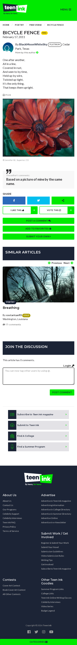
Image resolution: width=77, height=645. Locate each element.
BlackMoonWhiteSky (33, 44)
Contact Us (8, 505)
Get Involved (47, 564)
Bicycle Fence (55, 24)
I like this (23, 210)
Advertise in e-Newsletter (53, 522)
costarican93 (14, 315)
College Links (47, 593)
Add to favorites (37, 228)
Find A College (25, 436)
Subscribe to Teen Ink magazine (56, 568)
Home (6, 24)
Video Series (47, 606)
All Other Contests (12, 594)
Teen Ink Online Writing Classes (56, 597)
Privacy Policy (9, 526)
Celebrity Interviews (12, 518)
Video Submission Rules (52, 555)
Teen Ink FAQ (9, 522)
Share (7, 194)
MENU (64, 9)
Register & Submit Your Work (55, 543)
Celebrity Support (11, 513)
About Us (7, 501)
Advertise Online (49, 518)
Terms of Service (11, 531)
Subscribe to (35, 414)
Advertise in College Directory (55, 509)
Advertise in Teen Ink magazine (56, 501)
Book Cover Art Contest (14, 589)
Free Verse (35, 24)
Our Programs (9, 509)
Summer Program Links (52, 589)
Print (8, 95)
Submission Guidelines (52, 551)
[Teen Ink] (19, 9)
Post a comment (37, 220)
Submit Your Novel (50, 547)
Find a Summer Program (31, 446)
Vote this (59, 210)
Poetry (19, 24)
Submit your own (38, 236)
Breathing (11, 308)
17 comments (13, 324)
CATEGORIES (37, 642)
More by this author (25, 52)
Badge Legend (48, 610)
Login (67, 365)
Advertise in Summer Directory (56, 513)
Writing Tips (47, 560)
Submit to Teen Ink (28, 425)
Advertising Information (52, 505)
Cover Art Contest (11, 585)
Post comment (62, 392)
